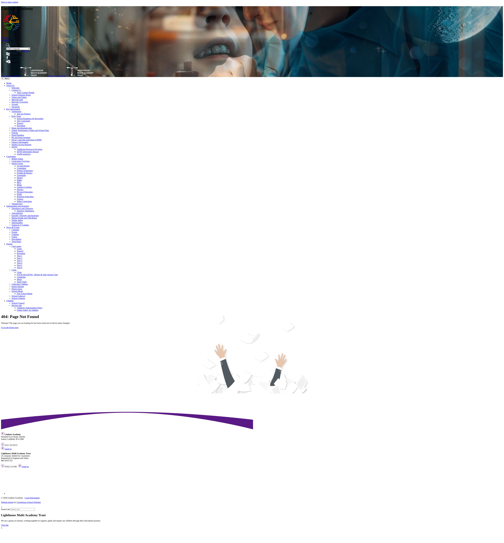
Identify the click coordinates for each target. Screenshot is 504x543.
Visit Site (5, 525)
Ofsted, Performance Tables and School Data (30, 130)
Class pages (16, 246)
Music (19, 185)
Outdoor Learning (24, 187)
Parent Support (18, 286)
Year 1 (19, 256)
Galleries (15, 234)
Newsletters (16, 239)
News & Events (12, 227)
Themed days (17, 204)
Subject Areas (17, 163)
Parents (9, 244)
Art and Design (23, 166)
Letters (14, 237)
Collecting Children (20, 284)
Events (14, 232)
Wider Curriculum (24, 201)
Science (20, 199)
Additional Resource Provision (29, 149)
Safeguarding (17, 223)
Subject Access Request (21, 145)
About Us (10, 85)
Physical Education (25, 192)
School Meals (17, 291)
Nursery (20, 123)
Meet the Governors (20, 102)
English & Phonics (24, 173)
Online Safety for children (27, 310)
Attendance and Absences (22, 208)
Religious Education (25, 197)
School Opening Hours (21, 95)
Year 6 (19, 268)
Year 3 (19, 260)
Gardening (21, 277)
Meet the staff (17, 100)
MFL (19, 182)
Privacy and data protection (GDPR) (27, 140)
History (20, 178)
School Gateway (18, 296)
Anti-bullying (17, 213)
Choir (19, 272)
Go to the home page (9, 327)
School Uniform (18, 298)
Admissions (16, 111)
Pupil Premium (18, 135)
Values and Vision (19, 97)
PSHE (19, 194)
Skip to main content (9, 2)
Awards (15, 104)
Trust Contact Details (25, 92)
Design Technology (25, 171)
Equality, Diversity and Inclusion (25, 215)
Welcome (15, 88)
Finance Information (20, 142)
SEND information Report (28, 152)
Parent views (17, 289)
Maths (19, 180)
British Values (17, 159)
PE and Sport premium (21, 137)
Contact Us (16, 90)
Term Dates (16, 241)
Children (10, 301)
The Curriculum (23, 121)
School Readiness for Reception (30, 118)
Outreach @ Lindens (20, 225)
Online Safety (17, 220)
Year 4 (19, 263)
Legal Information (32, 498)
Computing (21, 168)
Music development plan (22, 128)
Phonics (20, 189)
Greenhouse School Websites (29, 502)
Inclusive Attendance (25, 211)
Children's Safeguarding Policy (30, 308)
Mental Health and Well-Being (24, 218)
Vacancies (16, 107)
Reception (21, 126)
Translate (26, 51)
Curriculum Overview (21, 161)
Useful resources (24, 154)
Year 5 (19, 265)
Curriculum (11, 156)
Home (8, 83)
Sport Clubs (22, 282)
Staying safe (17, 305)
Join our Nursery (24, 114)
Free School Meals (24, 294)
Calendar (15, 230)
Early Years (16, 116)
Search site (5, 509)
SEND (14, 147)
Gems (19, 249)
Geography (21, 175)
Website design (7, 502)
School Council (18, 303)
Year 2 (19, 258)
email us (8, 449)
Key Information (13, 109)
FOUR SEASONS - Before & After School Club (37, 275)
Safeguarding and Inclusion (17, 206)
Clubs (14, 270)
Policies (15, 133)
